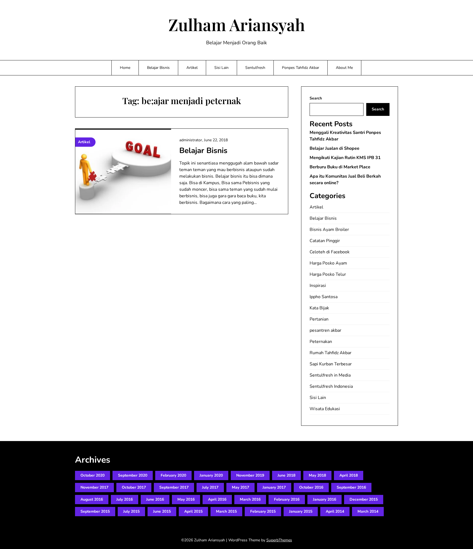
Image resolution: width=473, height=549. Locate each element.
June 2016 (155, 499)
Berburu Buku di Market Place (340, 167)
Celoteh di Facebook (330, 252)
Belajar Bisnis (158, 67)
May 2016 (186, 499)
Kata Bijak (319, 308)
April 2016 (217, 499)
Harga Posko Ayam (328, 263)
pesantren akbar (325, 330)
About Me (344, 67)
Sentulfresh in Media (330, 375)
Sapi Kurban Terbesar (331, 364)
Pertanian (319, 319)
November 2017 (94, 487)
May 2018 (317, 475)
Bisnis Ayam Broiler (329, 230)
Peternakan (321, 342)
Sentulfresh (255, 67)
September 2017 (174, 487)
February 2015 (263, 511)
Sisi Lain (221, 67)
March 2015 (226, 511)
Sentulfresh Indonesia (331, 386)
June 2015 (162, 511)
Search (316, 98)
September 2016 (351, 487)
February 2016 (286, 499)
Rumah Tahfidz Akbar (330, 353)
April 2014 (335, 511)
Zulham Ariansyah (236, 24)
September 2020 (132, 475)
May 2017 (240, 487)
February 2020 (173, 475)
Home (125, 67)
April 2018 (348, 475)
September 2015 (95, 511)
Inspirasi (318, 286)
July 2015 (131, 511)
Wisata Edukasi (325, 409)
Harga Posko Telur (328, 274)
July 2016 (124, 499)
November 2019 (250, 475)
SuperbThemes (279, 540)
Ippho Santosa (324, 297)
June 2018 (286, 475)
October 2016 (311, 487)
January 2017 (274, 487)
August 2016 (91, 499)
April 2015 (193, 511)
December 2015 (364, 499)
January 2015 (300, 511)
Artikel (192, 67)
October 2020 (92, 475)
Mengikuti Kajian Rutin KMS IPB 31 (345, 158)
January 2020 (211, 475)
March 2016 (250, 499)
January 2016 (324, 499)
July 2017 (210, 487)
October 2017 (134, 487)
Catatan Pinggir (325, 241)
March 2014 (367, 511)
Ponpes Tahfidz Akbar (300, 67)
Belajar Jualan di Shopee (334, 148)
